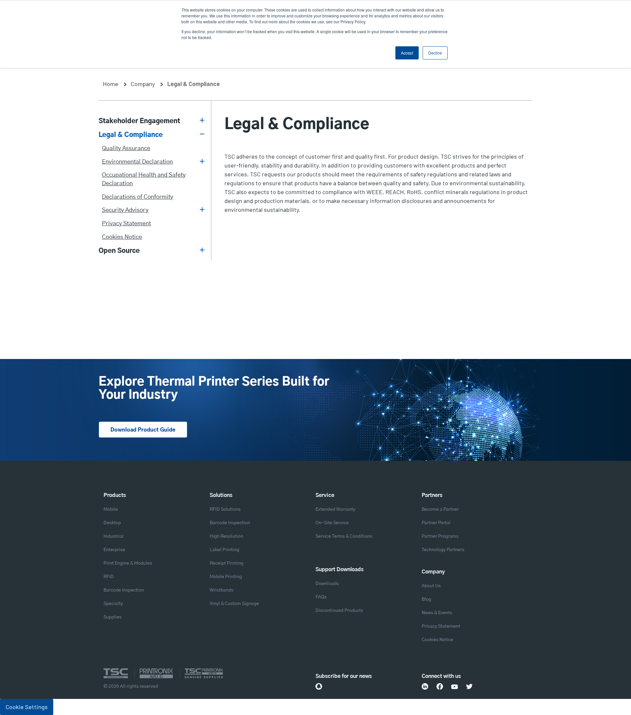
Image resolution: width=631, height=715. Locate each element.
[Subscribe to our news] (319, 686)
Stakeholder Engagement (139, 121)
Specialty (113, 603)
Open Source (119, 251)
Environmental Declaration (137, 162)
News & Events (437, 613)
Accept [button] (407, 53)
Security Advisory (125, 210)
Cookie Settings (27, 706)
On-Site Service (332, 523)
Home (110, 83)
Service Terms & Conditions (344, 536)
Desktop (112, 523)
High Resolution (226, 536)
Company (143, 83)
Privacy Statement (126, 224)
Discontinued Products (339, 610)
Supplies (113, 617)
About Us (431, 586)
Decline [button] (435, 53)
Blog (426, 599)
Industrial (114, 536)
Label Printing (224, 549)
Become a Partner (440, 509)
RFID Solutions (225, 509)
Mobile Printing (226, 576)
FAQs (321, 597)
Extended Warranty (335, 509)
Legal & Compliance (131, 135)
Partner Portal (436, 523)
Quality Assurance (126, 148)
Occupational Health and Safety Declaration (144, 179)
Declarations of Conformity (137, 197)
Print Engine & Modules (128, 563)
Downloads (327, 583)
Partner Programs (440, 536)
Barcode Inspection (124, 590)
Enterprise (114, 549)
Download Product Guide (142, 430)
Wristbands (221, 590)
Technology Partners (443, 549)
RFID (109, 576)
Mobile (111, 509)
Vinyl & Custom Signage (234, 603)
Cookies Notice (122, 237)
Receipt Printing (227, 563)
